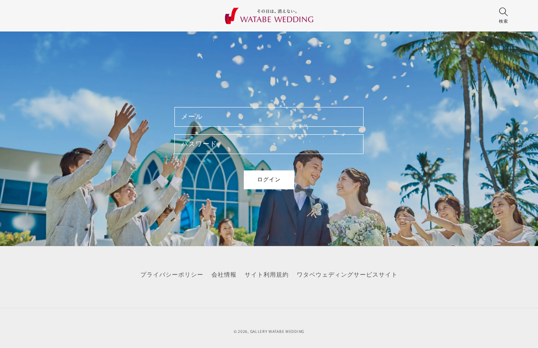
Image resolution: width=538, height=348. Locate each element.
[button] (503, 18)
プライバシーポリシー (171, 274)
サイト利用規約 (267, 274)
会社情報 (224, 274)
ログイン (269, 179)
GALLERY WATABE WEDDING (277, 331)
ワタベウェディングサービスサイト (347, 274)
